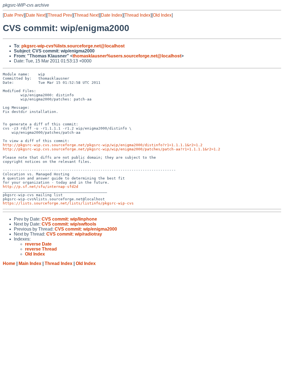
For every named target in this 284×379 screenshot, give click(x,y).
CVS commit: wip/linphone (69, 219)
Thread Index (138, 15)
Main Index (30, 263)
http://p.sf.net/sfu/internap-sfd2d (40, 187)
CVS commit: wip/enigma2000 (86, 229)
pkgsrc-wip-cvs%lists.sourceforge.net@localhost (73, 46)
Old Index (162, 15)
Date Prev (14, 15)
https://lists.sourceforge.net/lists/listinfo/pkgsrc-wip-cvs (68, 203)
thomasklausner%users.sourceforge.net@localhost (127, 56)
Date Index (111, 15)
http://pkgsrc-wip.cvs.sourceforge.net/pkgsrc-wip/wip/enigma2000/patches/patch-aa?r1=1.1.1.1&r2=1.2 (111, 149)
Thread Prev (60, 15)
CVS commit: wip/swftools (69, 224)
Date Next (35, 15)
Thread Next (86, 15)
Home (9, 263)
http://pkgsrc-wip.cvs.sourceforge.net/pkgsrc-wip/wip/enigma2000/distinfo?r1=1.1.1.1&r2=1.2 (102, 145)
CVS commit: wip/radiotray (74, 234)
